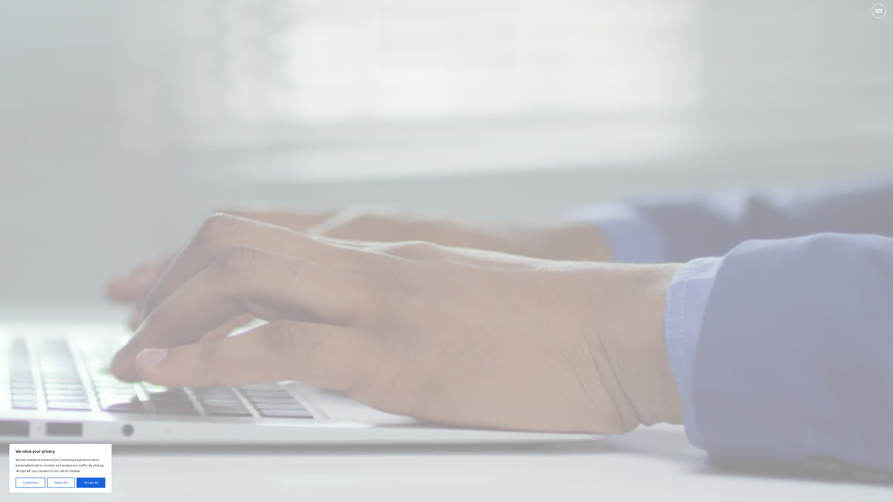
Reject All (61, 482)
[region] (60, 468)
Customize (30, 482)
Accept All (91, 482)
